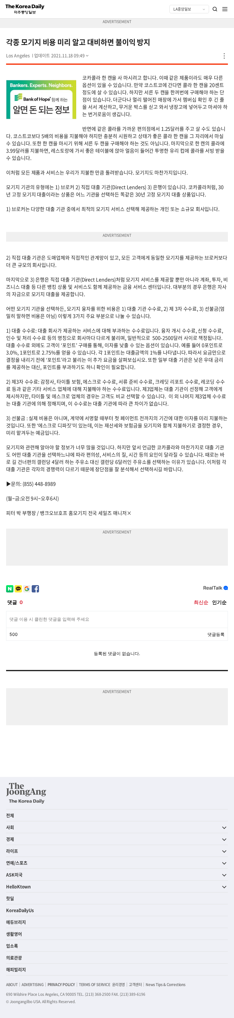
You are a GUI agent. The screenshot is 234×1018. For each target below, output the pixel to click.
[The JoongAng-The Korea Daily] (26, 793)
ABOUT (12, 984)
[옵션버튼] (224, 56)
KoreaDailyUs (20, 910)
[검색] (215, 9)
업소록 (12, 946)
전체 (10, 815)
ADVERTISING (33, 984)
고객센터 (135, 984)
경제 (10, 839)
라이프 (12, 851)
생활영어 (14, 934)
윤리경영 (118, 984)
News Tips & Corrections (165, 984)
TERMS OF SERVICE (94, 984)
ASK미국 (14, 874)
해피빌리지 (16, 969)
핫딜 (10, 898)
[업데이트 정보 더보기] (62, 55)
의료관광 (14, 957)
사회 (10, 827)
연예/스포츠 (16, 863)
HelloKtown (18, 886)
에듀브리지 (16, 922)
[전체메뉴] (225, 9)
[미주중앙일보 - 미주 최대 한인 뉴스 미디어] (24, 9)
